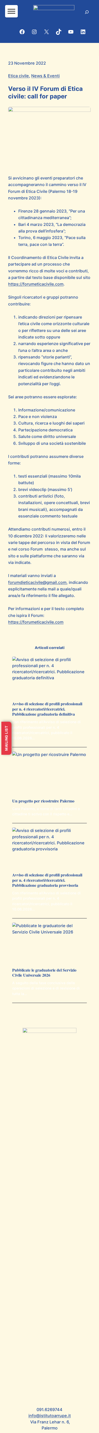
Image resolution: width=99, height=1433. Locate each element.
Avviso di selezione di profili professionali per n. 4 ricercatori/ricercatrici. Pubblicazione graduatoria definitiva (47, 709)
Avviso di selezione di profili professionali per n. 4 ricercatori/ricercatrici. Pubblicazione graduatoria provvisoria (47, 880)
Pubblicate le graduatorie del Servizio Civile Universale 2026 (44, 973)
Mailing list (6, 738)
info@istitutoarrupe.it (49, 1415)
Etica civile (18, 75)
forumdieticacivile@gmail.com (37, 582)
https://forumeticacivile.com (35, 283)
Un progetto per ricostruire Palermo (43, 801)
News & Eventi (45, 75)
